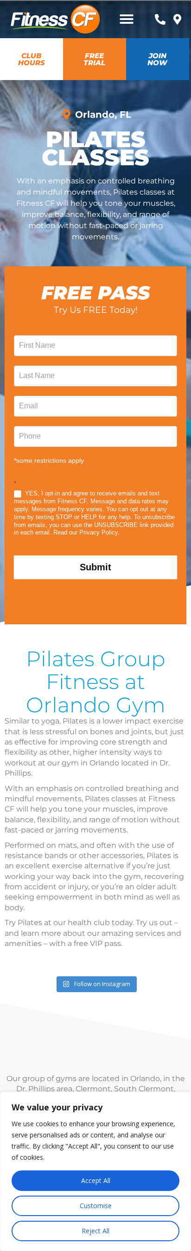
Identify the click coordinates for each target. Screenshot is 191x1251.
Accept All (95, 1180)
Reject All (95, 1230)
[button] (126, 19)
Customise (96, 1205)
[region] (95, 1171)
